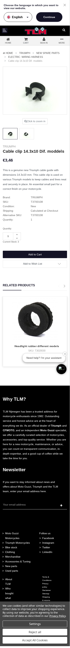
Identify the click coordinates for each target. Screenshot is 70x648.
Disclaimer (46, 590)
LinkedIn (47, 552)
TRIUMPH (24, 53)
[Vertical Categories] (4, 30)
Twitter (46, 547)
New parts (11, 566)
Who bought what (9, 593)
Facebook (48, 538)
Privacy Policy (57, 616)
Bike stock (11, 547)
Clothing (10, 552)
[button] (61, 369)
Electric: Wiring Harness (25, 57)
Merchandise (12, 556)
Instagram (48, 542)
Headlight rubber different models (37, 346)
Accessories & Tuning (18, 561)
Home (9, 53)
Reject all (35, 632)
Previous (58, 286)
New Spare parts (48, 53)
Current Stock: (11, 242)
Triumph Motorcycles (17, 542)
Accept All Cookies (35, 640)
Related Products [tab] (19, 285)
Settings (35, 624)
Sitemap (45, 594)
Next (64, 286)
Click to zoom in (36, 121)
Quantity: (7, 228)
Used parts (11, 570)
